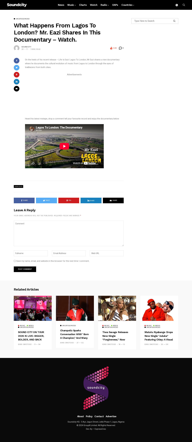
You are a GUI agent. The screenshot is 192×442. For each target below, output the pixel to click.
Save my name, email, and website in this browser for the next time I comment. (52, 261)
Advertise (111, 416)
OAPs (115, 5)
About (80, 416)
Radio (104, 5)
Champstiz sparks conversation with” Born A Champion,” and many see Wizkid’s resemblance (74, 338)
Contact (99, 416)
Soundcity (26, 47)
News (61, 5)
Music (70, 5)
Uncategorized (23, 19)
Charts (83, 5)
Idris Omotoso (25, 344)
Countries (126, 5)
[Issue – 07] (96, 388)
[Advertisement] (74, 96)
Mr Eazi (19, 186)
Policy (89, 416)
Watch (93, 5)
